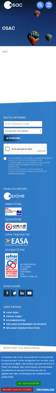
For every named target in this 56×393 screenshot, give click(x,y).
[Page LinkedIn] (22, 292)
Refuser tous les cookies (17, 389)
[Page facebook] (7, 292)
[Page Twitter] (14, 292)
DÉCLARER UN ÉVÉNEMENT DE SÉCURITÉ (26, 324)
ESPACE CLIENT (14, 316)
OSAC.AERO (12, 312)
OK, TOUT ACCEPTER (28, 383)
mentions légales (16, 173)
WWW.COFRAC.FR (27, 276)
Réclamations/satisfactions (23, 328)
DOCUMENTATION (15, 320)
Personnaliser (45, 389)
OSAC (5, 51)
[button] (23, 131)
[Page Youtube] (29, 292)
